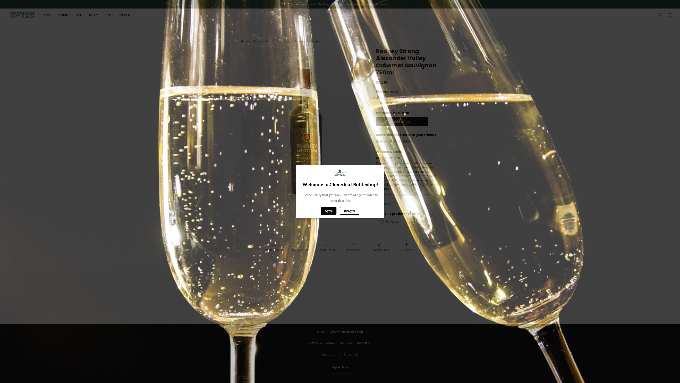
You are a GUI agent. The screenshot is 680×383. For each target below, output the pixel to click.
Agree (329, 211)
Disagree (349, 211)
